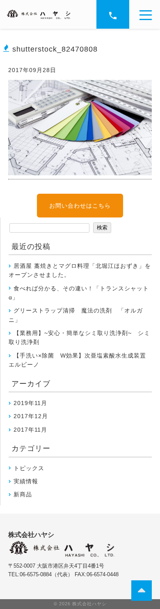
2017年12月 (31, 416)
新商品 (23, 494)
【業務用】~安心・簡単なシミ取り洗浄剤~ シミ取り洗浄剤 (79, 337)
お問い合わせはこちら (80, 205)
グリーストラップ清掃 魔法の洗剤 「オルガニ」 (76, 315)
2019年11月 (30, 403)
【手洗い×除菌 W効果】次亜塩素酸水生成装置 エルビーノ (80, 360)
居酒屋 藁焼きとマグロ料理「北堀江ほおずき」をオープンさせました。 (80, 270)
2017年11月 (30, 429)
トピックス (29, 468)
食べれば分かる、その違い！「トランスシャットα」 (79, 293)
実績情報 (26, 481)
